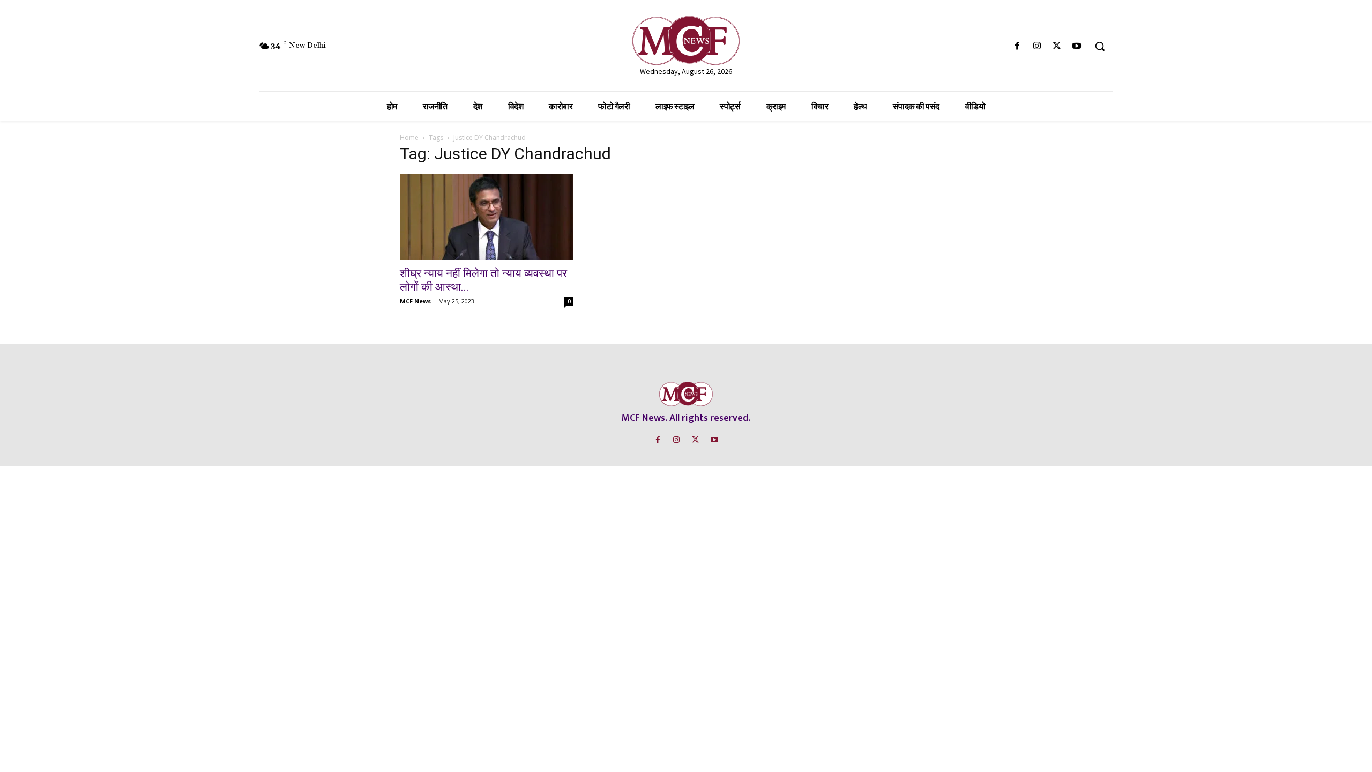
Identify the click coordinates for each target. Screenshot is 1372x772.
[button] (1100, 46)
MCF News (415, 301)
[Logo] (685, 40)
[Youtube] (1077, 46)
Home (409, 137)
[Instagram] (1037, 46)
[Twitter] (1057, 46)
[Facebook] (1017, 46)
